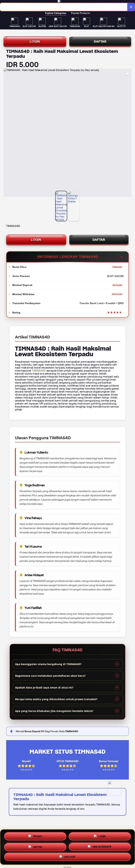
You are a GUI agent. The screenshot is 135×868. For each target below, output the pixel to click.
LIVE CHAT (70, 857)
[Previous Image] (6, 133)
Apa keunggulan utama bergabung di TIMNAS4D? (48, 664)
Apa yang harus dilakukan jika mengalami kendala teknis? (54, 711)
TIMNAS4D (39, 370)
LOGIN (35, 41)
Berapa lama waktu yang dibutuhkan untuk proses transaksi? (56, 699)
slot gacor (68, 867)
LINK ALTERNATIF (102, 846)
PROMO (37, 835)
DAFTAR (100, 41)
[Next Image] (128, 133)
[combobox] (63, 7)
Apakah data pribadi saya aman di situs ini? (44, 687)
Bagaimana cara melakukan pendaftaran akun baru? (50, 675)
